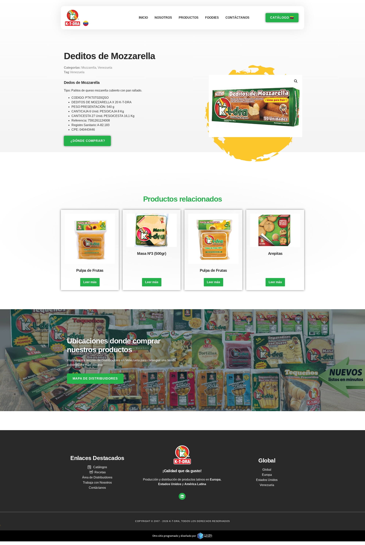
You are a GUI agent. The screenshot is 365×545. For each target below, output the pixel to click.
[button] (295, 81)
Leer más (90, 282)
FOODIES (212, 17)
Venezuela (105, 67)
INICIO (143, 17)
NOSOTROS (163, 17)
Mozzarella (88, 67)
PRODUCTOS (188, 17)
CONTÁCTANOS (237, 17)
